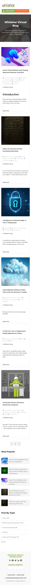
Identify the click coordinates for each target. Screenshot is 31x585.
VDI (22, 339)
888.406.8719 (11, 575)
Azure (15, 84)
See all (3, 542)
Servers (14, 160)
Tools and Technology (11, 78)
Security (6, 228)
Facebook (21, 560)
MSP (11, 341)
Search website (15, 565)
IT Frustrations (13, 414)
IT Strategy (20, 158)
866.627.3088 (20, 575)
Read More (6, 111)
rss (10, 560)
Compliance (17, 230)
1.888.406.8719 (9, 11)
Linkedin (18, 560)
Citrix (6, 518)
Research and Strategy (11, 156)
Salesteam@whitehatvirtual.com (16, 578)
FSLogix (15, 80)
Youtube (13, 560)
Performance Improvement (12, 297)
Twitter (15, 560)
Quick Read (6, 160)
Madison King (8, 87)
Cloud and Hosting (10, 527)
